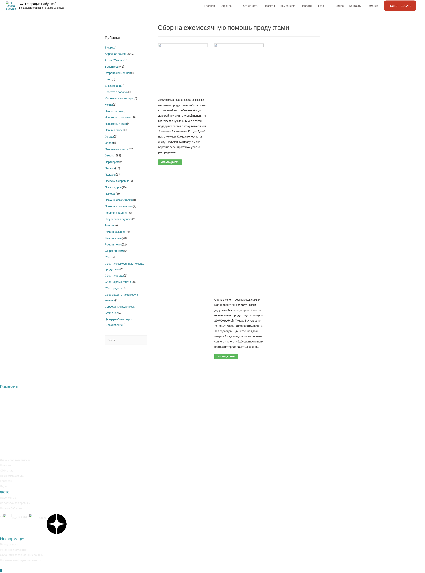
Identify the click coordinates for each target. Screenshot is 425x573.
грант (108, 79)
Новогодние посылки (118, 117)
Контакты (6, 480)
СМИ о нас (111, 312)
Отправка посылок (116, 149)
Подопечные (8, 497)
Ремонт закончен (115, 231)
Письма (110, 168)
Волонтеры (112, 66)
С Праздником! (114, 250)
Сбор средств (113, 288)
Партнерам (112, 161)
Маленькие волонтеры (119, 98)
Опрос (109, 142)
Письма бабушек (11, 508)
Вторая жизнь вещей (118, 72)
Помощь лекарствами (119, 199)
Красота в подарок (116, 92)
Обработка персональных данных (21, 554)
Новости (5, 465)
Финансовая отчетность (15, 460)
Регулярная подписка (118, 219)
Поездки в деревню (117, 180)
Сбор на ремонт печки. (119, 281)
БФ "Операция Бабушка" (37, 4)
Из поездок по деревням (15, 502)
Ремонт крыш (113, 238)
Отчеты (109, 155)
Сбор (108, 257)
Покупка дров (113, 187)
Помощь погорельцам (119, 206)
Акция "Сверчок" (115, 60)
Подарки (110, 174)
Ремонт (109, 225)
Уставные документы (13, 549)
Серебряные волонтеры (120, 306)
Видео (4, 486)
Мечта (109, 104)
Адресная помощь (116, 53)
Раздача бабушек (116, 212)
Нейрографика (114, 111)
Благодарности (10, 544)
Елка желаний (114, 85)
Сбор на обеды (114, 275)
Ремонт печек (113, 244)
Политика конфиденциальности (20, 560)
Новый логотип (114, 130)
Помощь (110, 193)
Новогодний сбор (116, 123)
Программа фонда (11, 475)
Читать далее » (170, 162)
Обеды (109, 136)
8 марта (110, 47)
